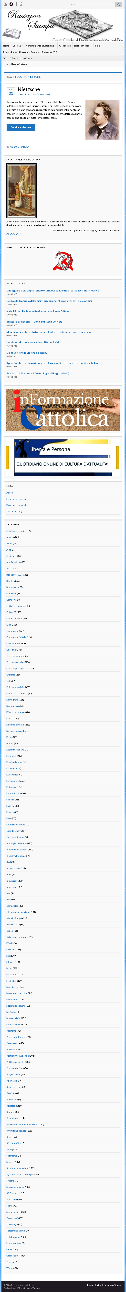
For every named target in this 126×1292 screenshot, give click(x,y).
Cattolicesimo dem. (16, 605)
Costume (11, 649)
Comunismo (12, 630)
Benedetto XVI (14, 574)
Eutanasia (11, 787)
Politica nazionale (15, 1062)
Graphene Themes (31, 1288)
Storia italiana (13, 1211)
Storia (9, 1205)
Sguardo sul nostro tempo (19, 1174)
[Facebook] (16, 3)
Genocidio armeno (15, 824)
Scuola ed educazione (17, 1168)
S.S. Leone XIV (13, 1143)
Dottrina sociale (14, 730)
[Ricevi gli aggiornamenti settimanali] (21, 3)
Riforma (10, 1112)
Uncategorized (13, 1243)
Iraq (8, 893)
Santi (9, 1149)
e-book (10, 743)
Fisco (9, 818)
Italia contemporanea (17, 937)
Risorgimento (13, 1118)
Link (97, 45)
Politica (10, 1049)
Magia (9, 968)
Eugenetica (12, 774)
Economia (11, 755)
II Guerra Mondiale (16, 855)
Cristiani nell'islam (15, 662)
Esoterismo (12, 768)
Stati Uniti (11, 1199)
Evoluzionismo (13, 793)
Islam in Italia (13, 924)
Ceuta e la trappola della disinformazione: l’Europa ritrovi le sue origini (49, 300)
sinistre (10, 1180)
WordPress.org (14, 511)
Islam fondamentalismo (18, 912)
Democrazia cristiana (16, 693)
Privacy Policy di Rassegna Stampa (21, 52)
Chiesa (9, 612)
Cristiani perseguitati (17, 668)
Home (6, 45)
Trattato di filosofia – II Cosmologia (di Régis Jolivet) (37, 373)
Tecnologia (12, 1224)
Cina (8, 624)
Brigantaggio (13, 587)
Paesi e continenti (15, 1037)
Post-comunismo (15, 1068)
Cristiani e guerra (15, 655)
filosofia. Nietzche (19, 146)
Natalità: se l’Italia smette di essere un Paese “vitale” (38, 311)
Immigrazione (13, 868)
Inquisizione (12, 880)
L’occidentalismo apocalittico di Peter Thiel (32, 342)
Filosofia (35, 94)
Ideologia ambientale (17, 843)
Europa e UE (12, 780)
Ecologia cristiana (15, 749)
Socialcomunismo (15, 1186)
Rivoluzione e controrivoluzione (22, 1124)
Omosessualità (14, 1024)
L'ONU (9, 943)
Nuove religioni (14, 1018)
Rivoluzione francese (17, 1130)
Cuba (9, 680)
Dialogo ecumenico (16, 712)
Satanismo (11, 1155)
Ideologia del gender (16, 849)
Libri (8, 955)
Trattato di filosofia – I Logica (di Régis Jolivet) (34, 321)
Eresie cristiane (14, 762)
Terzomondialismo (15, 1230)
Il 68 (8, 862)
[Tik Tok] (11, 3)
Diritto (9, 718)
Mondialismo (12, 987)
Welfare (10, 1268)
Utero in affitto (14, 1255)
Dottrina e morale (15, 724)
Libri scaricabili (82, 45)
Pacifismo (11, 1030)
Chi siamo (18, 45)
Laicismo (10, 949)
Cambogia (11, 599)
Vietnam (10, 1261)
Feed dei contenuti (16, 498)
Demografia (12, 699)
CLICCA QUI (13, 234)
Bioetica (10, 581)
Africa (9, 543)
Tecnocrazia (12, 1218)
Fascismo (11, 805)
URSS (9, 1249)
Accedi (9, 492)
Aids (8, 549)
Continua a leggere (21, 127)
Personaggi (45, 94)
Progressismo (13, 1074)
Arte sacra (11, 568)
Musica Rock (12, 999)
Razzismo (11, 1093)
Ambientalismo (14, 562)
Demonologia (13, 705)
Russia (9, 1136)
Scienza (10, 1161)
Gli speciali (65, 45)
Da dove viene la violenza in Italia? (26, 352)
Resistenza (12, 1105)
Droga (9, 737)
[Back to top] (119, 1284)
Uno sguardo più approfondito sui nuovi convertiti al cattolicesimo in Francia (53, 290)
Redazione (24, 94)
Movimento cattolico (17, 993)
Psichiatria (11, 1080)
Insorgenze (12, 887)
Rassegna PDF (49, 52)
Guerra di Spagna (15, 837)
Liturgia (10, 962)
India (8, 874)
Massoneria (12, 974)
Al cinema (11, 556)
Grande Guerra (14, 830)
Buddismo (11, 593)
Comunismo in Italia (16, 637)
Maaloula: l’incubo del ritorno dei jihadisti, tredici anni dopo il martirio (48, 331)
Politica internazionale (17, 1055)
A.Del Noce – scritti (16, 531)
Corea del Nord (14, 643)
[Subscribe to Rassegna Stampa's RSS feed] (5, 3)
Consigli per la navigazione (40, 45)
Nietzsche (29, 89)
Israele (9, 930)
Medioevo (11, 980)
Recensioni (12, 1099)
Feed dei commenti (16, 505)
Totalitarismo (13, 1236)
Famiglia (10, 799)
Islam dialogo (13, 905)
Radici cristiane (14, 1087)
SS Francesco (13, 1193)
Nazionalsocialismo (15, 1005)
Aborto (10, 537)
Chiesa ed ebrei (14, 618)
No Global (11, 1012)
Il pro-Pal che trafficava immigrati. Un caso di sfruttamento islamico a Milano (52, 362)
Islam (9, 899)
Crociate (10, 674)
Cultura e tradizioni (16, 687)
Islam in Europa (14, 918)
